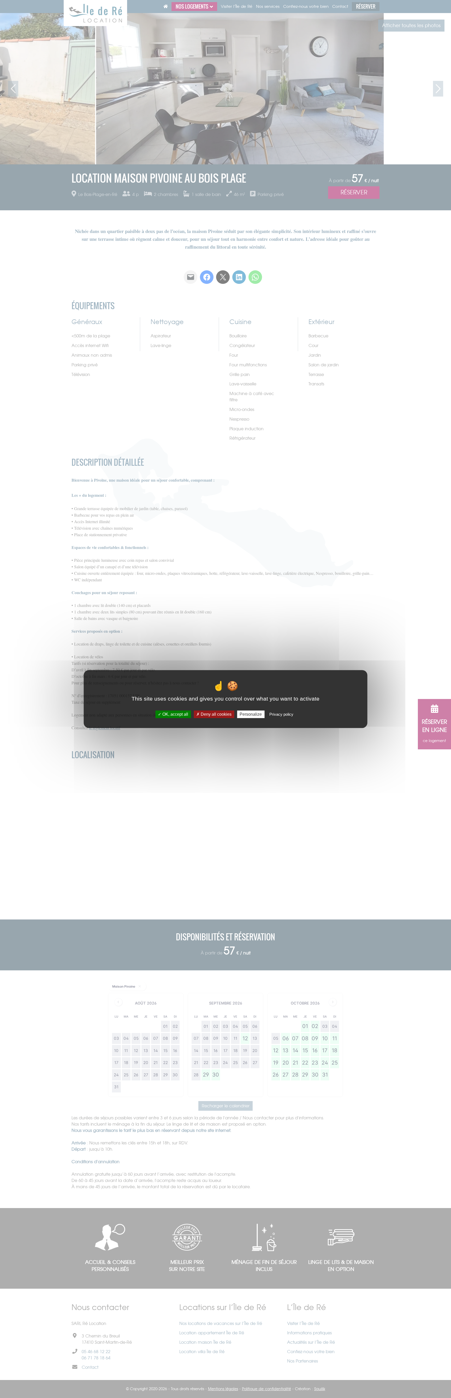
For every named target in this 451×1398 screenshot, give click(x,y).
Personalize (251, 714)
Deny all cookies (216, 714)
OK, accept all (174, 714)
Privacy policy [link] (281, 714)
